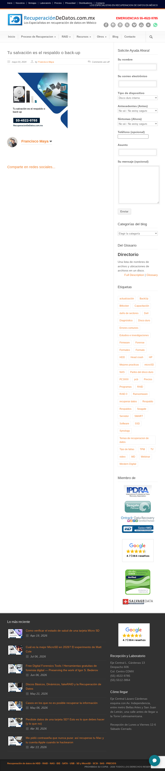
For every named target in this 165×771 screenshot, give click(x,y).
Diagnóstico (126, 320)
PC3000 (124, 379)
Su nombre (125, 59)
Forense (139, 342)
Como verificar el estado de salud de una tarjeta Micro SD (62, 630)
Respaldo (147, 401)
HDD (122, 357)
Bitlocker (124, 305)
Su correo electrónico (132, 76)
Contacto (100, 3)
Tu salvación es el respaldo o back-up (43, 52)
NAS (122, 372)
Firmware (125, 342)
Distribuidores (85, 3)
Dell (146, 313)
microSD (149, 364)
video (123, 456)
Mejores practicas (129, 364)
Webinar (145, 456)
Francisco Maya (46, 62)
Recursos (84, 36)
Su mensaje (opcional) (133, 161)
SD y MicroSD (83, 763)
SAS (102, 763)
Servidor (124, 416)
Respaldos (125, 409)
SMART (138, 416)
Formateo (125, 350)
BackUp (144, 298)
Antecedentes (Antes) (133, 106)
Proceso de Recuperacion (38, 36)
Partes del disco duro (141, 372)
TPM (142, 449)
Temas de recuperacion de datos (134, 440)
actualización (127, 298)
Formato (140, 350)
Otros (101, 36)
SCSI (95, 763)
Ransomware (140, 394)
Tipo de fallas (127, 449)
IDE (58, 763)
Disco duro (144, 320)
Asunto (123, 144)
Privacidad (70, 3)
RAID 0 (123, 394)
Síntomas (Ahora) (130, 119)
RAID (66, 36)
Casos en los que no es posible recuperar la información (62, 702)
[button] (138, 550)
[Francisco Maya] (15, 142)
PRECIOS (111, 763)
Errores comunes (129, 328)
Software (124, 423)
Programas (126, 386)
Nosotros (20, 3)
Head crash (137, 357)
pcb (136, 379)
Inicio (9, 3)
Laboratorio (45, 3)
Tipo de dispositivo (131, 93)
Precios (58, 3)
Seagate (141, 409)
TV (152, 449)
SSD (137, 423)
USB (72, 763)
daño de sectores (129, 313)
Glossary (152, 274)
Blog (115, 36)
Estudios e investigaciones (134, 335)
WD (133, 456)
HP (150, 357)
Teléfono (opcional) (131, 132)
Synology (125, 430)
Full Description (134, 274)
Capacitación (142, 305)
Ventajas (32, 3)
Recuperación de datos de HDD (23, 763)
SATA (65, 763)
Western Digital (128, 464)
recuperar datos (128, 401)
